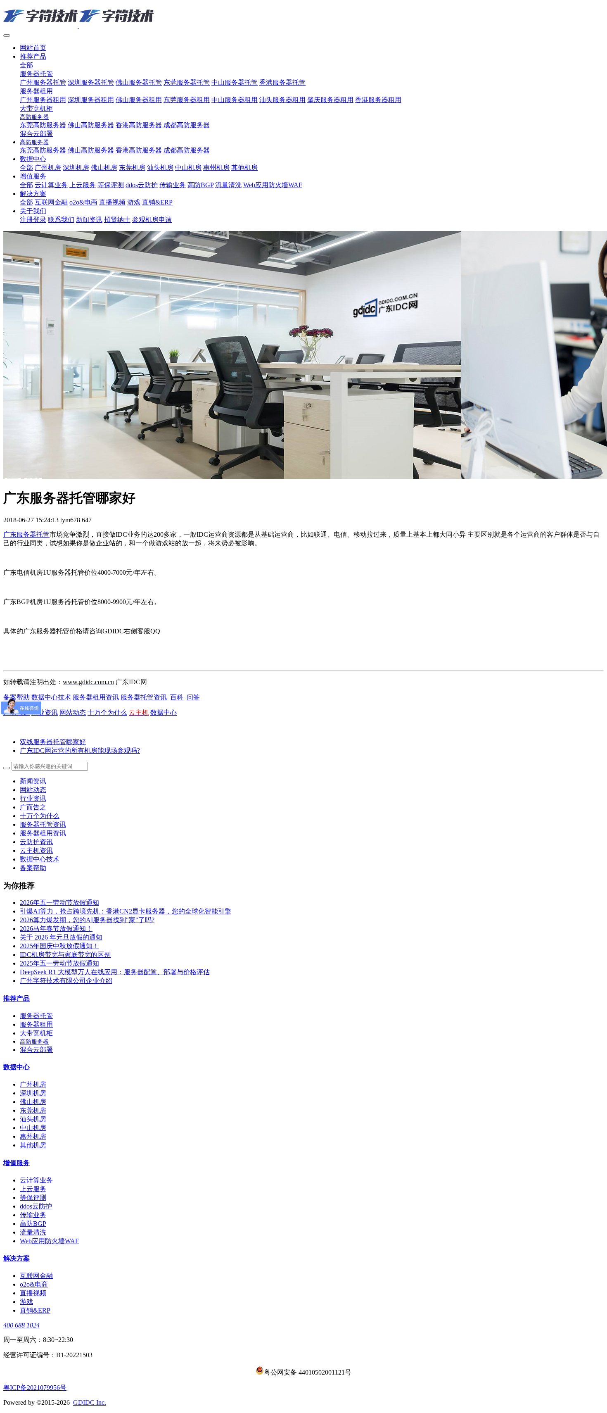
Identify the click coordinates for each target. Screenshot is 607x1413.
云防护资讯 (36, 841)
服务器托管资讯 (144, 697)
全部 (26, 65)
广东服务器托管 (26, 534)
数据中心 (163, 712)
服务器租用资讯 (96, 697)
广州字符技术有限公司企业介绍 (66, 980)
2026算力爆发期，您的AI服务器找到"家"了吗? (87, 919)
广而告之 (33, 807)
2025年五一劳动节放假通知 (59, 963)
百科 (176, 697)
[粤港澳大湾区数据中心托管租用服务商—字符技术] (303, 16)
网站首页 (33, 47)
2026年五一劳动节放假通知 (59, 902)
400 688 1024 (21, 1325)
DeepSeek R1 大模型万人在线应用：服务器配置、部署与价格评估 (115, 971)
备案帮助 (16, 697)
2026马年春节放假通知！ (56, 928)
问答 (193, 697)
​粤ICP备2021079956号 (34, 1387)
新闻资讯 (33, 781)
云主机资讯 (36, 850)
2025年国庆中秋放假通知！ (59, 945)
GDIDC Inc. (89, 1402)
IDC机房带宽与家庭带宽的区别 (65, 954)
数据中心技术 (51, 697)
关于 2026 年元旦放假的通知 (61, 937)
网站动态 (72, 712)
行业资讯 (33, 798)
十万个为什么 (107, 712)
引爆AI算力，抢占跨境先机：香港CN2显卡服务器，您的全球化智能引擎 (125, 911)
